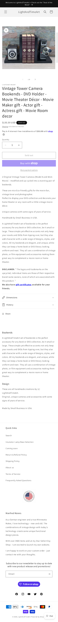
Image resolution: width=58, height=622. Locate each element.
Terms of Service (13, 474)
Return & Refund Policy (16, 454)
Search (9, 435)
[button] (6, 12)
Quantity (5, 139)
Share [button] (8, 313)
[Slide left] (23, 79)
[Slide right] (35, 79)
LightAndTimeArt (24, 617)
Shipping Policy (13, 461)
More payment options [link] (29, 170)
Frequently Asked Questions (18, 480)
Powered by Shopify (38, 617)
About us (10, 467)
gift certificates (24, 284)
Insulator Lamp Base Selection (20, 442)
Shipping (5, 126)
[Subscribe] (49, 574)
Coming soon (12, 448)
